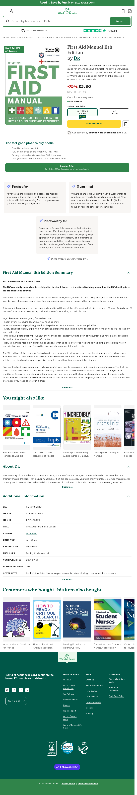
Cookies (89, 708)
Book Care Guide (116, 696)
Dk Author (31, 533)
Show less (67, 387)
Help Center (91, 691)
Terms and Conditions (88, 783)
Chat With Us (92, 697)
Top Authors (68, 694)
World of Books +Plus (70, 717)
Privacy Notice (68, 783)
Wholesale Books (71, 700)
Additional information (23, 497)
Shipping (90, 680)
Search (120, 21)
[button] (5, 11)
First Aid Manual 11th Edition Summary (38, 273)
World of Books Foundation (70, 686)
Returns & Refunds (94, 685)
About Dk (11, 467)
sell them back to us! (55, 158)
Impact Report (69, 711)
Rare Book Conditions (114, 688)
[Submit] (8, 21)
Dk (77, 58)
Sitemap (89, 713)
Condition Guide (93, 702)
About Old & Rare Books (117, 680)
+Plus (55, 151)
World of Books (51, 783)
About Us (67, 680)
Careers (66, 705)
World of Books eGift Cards (72, 726)
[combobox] (67, 21)
